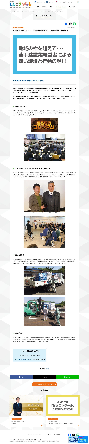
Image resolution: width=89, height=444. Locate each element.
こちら (47, 368)
